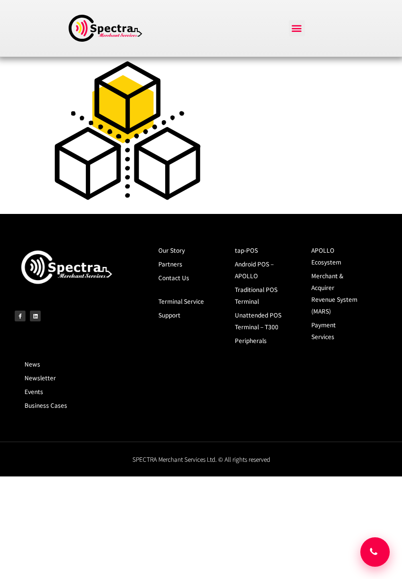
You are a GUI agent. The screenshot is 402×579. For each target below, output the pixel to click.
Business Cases (46, 405)
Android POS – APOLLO (254, 270)
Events (34, 391)
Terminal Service (181, 301)
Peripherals (251, 340)
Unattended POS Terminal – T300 (258, 321)
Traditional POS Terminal (256, 295)
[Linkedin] (35, 316)
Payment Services (323, 330)
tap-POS (246, 250)
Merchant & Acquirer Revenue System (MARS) (334, 293)
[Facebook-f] (20, 316)
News (32, 364)
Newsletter (40, 377)
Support (169, 315)
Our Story (171, 250)
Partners (170, 264)
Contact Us (173, 277)
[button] (297, 28)
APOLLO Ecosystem (326, 256)
